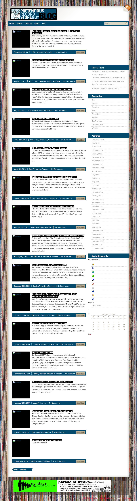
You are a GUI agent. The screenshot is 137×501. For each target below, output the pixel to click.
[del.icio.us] (109, 280)
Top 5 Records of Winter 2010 (45, 119)
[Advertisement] (90, 15)
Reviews (45, 169)
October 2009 (97, 164)
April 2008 (96, 224)
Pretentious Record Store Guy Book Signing (52, 411)
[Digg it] (109, 288)
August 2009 (96, 171)
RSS (43, 23)
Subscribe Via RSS (127, 8)
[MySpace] (109, 292)
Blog (35, 52)
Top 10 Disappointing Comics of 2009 (49, 265)
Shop (36, 23)
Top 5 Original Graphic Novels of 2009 (49, 323)
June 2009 (96, 178)
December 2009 (98, 157)
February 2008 (97, 231)
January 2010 (97, 154)
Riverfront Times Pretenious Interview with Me (53, 60)
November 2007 (98, 241)
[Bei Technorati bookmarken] (109, 276)
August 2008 (96, 213)
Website (95, 128)
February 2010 (97, 150)
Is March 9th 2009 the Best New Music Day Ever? (54, 177)
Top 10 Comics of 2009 (42, 352)
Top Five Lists (53, 140)
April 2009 (96, 185)
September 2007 (98, 248)
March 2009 (96, 189)
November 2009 (98, 161)
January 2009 (97, 196)
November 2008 (98, 203)
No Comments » (61, 52)
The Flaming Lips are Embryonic (47, 440)
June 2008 (96, 217)
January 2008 (97, 234)
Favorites (42, 81)
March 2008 (96, 227)
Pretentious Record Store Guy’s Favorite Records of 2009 (58, 236)
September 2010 (98, 140)
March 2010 (96, 147)
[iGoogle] (109, 300)
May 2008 (95, 220)
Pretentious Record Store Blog (33, 13)
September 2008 (98, 210)
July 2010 (95, 143)
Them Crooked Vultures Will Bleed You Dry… (52, 382)
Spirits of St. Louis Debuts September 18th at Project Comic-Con (108, 73)
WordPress (127, 498)
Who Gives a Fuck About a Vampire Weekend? (53, 206)
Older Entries (20, 470)
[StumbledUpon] (109, 272)
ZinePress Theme (90, 498)
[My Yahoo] (109, 284)
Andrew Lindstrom (106, 498)
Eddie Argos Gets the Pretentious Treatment (52, 89)
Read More (80, 52)
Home (11, 23)
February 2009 (97, 192)
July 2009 (95, 175)
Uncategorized (97, 124)
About (19, 23)
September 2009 (98, 168)
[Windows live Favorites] (109, 296)
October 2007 (97, 245)
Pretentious (48, 52)
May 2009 (95, 182)
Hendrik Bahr (97, 305)
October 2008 (97, 206)
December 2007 (98, 238)
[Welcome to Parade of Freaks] (25, 486)
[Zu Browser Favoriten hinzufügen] (109, 265)
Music (49, 81)
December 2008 (98, 199)
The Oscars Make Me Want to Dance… (49, 148)
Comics (28, 23)
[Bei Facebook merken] (109, 268)
